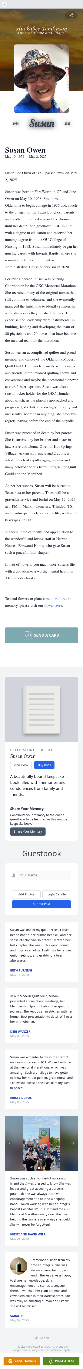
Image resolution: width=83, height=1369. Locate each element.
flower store (53, 605)
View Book (21, 765)
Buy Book (44, 765)
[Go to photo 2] (41, 1168)
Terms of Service (53, 1350)
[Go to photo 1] (39, 1168)
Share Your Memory (28, 831)
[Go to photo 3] (44, 1168)
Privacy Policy (29, 1350)
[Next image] (73, 1143)
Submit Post (41, 904)
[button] (41, 1143)
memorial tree (56, 598)
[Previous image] (9, 1143)
